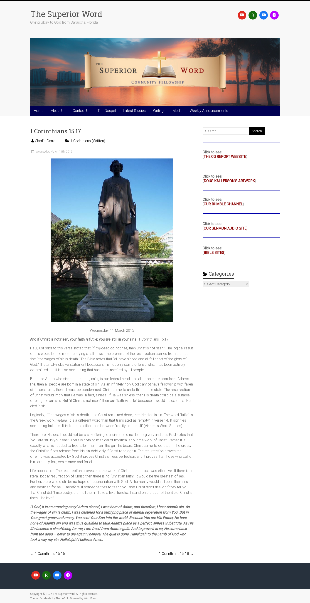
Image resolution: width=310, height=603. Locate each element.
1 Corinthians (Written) (87, 141)
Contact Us (81, 111)
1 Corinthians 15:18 (176, 553)
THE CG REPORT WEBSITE (225, 156)
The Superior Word (66, 13)
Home (39, 111)
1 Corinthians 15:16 (47, 553)
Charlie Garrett (46, 141)
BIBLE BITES (214, 252)
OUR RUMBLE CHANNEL (223, 204)
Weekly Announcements (209, 111)
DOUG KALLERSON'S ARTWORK (229, 181)
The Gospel (107, 111)
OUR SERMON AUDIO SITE (225, 228)
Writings (159, 111)
